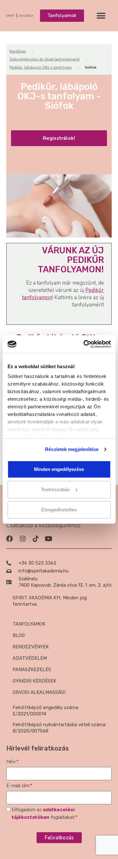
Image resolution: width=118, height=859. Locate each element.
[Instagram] (22, 538)
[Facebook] (9, 538)
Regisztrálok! (59, 138)
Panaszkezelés (32, 669)
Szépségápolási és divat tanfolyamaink (44, 59)
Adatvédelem (30, 658)
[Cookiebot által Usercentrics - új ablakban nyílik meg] (84, 344)
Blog (19, 635)
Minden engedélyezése (59, 469)
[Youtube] (48, 538)
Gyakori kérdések (34, 681)
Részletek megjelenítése (71, 449)
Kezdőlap (17, 51)
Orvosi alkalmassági (39, 692)
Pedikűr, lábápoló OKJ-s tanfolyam (40, 67)
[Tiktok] (35, 538)
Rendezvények (31, 647)
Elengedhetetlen (59, 509)
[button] (101, 16)
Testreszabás (55, 489)
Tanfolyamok (29, 624)
